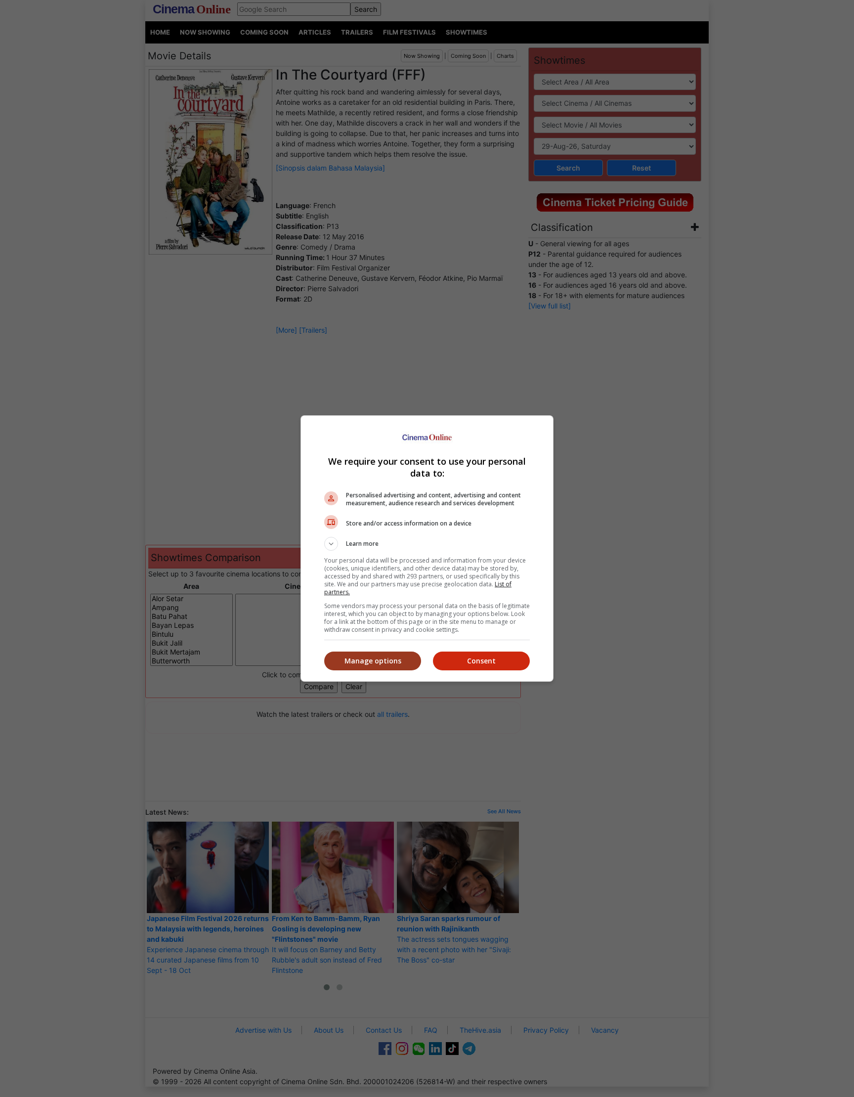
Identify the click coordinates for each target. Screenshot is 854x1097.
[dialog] (427, 548)
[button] (427, 544)
